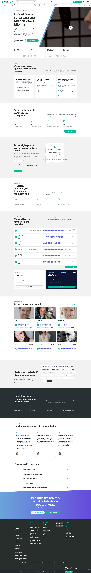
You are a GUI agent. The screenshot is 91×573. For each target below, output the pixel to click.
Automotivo (80, 5)
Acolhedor (42, 327)
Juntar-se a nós (46, 526)
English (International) (71, 372)
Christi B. (39, 344)
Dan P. (16, 320)
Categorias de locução (34, 537)
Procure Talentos (7, 5)
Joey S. (17, 344)
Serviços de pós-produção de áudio (21, 551)
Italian (73, 369)
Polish (72, 377)
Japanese (43, 372)
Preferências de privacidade (57, 571)
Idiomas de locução (33, 533)
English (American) (45, 366)
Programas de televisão (71, 5)
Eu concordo (68, 571)
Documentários (86, 5)
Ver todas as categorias (70, 131)
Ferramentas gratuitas (55, 1)
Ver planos (18, 171)
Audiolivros (44, 5)
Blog (31, 526)
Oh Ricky (19, 247)
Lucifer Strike (20, 235)
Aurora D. (39, 320)
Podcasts (55, 5)
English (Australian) (51, 372)
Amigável (27, 351)
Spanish (63, 369)
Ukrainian (43, 380)
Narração (34, 5)
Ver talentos (74, 304)
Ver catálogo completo (71, 267)
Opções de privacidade (47, 534)
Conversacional (22, 327)
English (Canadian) (55, 369)
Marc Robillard (20, 243)
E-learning (29, 5)
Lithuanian (44, 377)
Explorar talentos (41, 95)
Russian (63, 372)
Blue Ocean (20, 254)
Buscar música (29, 286)
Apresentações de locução (35, 540)
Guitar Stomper (21, 260)
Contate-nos (45, 528)
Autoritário (68, 327)
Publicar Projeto (77, 1)
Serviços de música (18, 552)
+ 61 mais (49, 380)
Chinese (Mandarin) (51, 377)
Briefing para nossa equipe (22, 95)
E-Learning (17, 528)
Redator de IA (17, 559)
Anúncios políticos (18, 538)
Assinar (61, 286)
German (72, 366)
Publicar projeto (63, 95)
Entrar (88, 1)
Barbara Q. (61, 320)
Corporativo (47, 327)
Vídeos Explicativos (18, 531)
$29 (74, 230)
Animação (50, 5)
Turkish (59, 377)
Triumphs (19, 229)
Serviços (47, 1)
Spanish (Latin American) (63, 366)
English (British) (54, 366)
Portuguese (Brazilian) (46, 369)
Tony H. (60, 344)
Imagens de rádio (18, 546)
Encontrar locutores (34, 531)
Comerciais (17, 526)
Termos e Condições (46, 530)
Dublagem (16, 524)
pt (84, 1)
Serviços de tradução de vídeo (20, 553)
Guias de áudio (17, 545)
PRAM (16, 536)
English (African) (66, 377)
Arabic (58, 372)
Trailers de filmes (62, 5)
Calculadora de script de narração (21, 558)
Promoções (14, 5)
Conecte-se (45, 524)
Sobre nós (45, 527)
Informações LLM (46, 538)
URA (39, 5)
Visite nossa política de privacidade (44, 571)
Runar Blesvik (20, 255)
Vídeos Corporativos (21, 5)
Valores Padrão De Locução (35, 530)
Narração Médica (18, 541)
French (68, 369)
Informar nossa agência (20, 40)
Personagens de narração (35, 541)
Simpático (26, 327)
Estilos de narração (33, 538)
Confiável (17, 327)
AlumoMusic (20, 230)
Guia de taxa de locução (34, 528)
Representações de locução (35, 543)
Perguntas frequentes (34, 527)
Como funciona (41, 1)
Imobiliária (16, 542)
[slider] (53, 230)
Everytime (20, 241)
